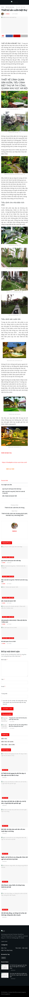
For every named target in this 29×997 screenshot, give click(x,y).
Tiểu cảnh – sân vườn (8, 744)
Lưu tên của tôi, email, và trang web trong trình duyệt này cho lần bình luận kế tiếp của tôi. (15, 702)
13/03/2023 (4, 833)
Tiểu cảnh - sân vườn (20, 7)
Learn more (4, 941)
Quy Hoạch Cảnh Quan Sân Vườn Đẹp (11, 489)
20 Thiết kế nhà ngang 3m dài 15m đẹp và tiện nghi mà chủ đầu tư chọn (18, 966)
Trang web (4, 693)
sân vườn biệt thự (14, 109)
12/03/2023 (4, 861)
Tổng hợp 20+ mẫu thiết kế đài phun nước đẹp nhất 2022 (18, 718)
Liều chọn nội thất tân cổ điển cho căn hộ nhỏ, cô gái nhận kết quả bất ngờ (18, 975)
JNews (6, 992)
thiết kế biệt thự (6, 453)
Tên (3, 679)
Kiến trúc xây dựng (10, 7)
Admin (8, 14)
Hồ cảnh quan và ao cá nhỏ (8, 641)
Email (3, 686)
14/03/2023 (4, 777)
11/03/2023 (4, 889)
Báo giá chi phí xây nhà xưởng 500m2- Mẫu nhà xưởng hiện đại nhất (18, 725)
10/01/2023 (9, 562)
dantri (3, 957)
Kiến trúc (4, 738)
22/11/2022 (15, 14)
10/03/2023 (4, 917)
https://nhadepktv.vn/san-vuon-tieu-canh (14, 462)
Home (2, 7)
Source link (4, 480)
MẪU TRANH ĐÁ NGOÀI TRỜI (9, 496)
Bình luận (4, 659)
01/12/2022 (12, 728)
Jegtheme (8, 994)
